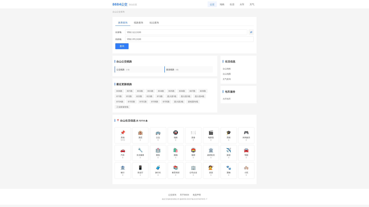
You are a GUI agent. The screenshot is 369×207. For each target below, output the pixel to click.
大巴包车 (227, 98)
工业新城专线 (122, 107)
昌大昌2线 (178, 101)
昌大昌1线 (171, 96)
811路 (119, 96)
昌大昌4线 (199, 96)
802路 (140, 91)
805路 (171, 91)
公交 (212, 4)
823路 (149, 96)
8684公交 (119, 4)
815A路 (119, 101)
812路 (129, 96)
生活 (232, 4)
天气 (252, 4)
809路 (203, 91)
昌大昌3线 (185, 96)
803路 (150, 91)
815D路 (131, 101)
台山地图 (227, 74)
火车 (242, 4)
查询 (122, 46)
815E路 (166, 101)
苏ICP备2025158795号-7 (197, 199)
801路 (129, 91)
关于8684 (184, 194)
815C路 (143, 101)
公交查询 (172, 194)
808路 (119, 91)
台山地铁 (227, 68)
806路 (182, 91)
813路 (160, 96)
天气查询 (227, 79)
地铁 (222, 4)
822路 (139, 96)
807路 (192, 91)
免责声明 (197, 194)
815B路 (154, 101)
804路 (161, 91)
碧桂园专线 (193, 101)
